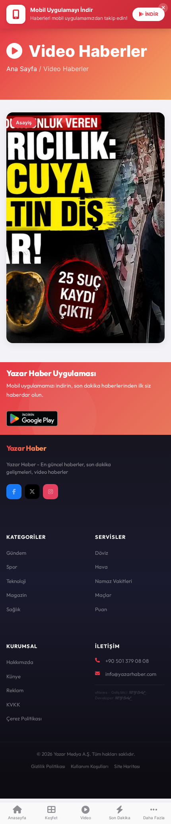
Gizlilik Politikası (48, 766)
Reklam (14, 690)
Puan (101, 609)
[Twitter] (32, 491)
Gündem (16, 553)
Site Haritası (127, 766)
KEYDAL (136, 692)
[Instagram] (50, 491)
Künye (13, 676)
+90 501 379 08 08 (127, 661)
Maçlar (103, 595)
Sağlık (13, 609)
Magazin (16, 595)
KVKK (13, 704)
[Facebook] (13, 491)
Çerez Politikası (24, 718)
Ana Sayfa (21, 69)
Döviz (101, 553)
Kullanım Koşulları (90, 766)
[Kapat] (163, 8)
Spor (11, 566)
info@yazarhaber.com (130, 674)
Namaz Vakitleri (113, 581)
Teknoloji (16, 581)
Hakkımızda (19, 662)
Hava (101, 566)
